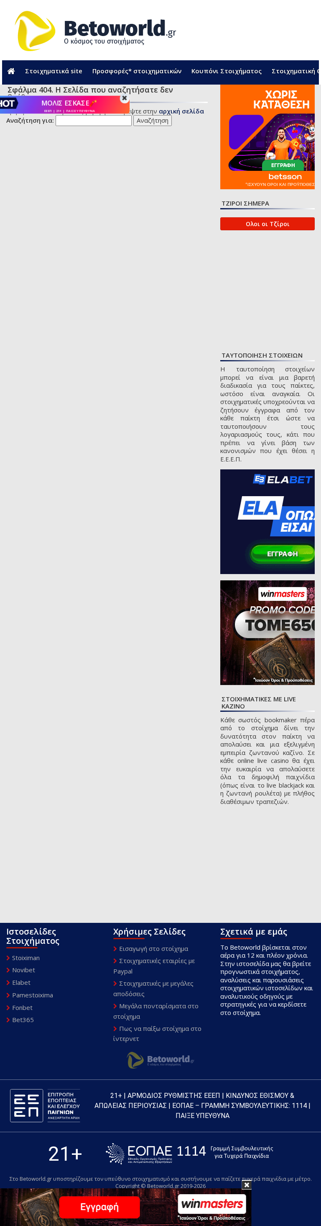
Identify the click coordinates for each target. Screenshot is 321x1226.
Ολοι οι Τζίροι (268, 224)
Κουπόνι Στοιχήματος (226, 71)
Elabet (21, 982)
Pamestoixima (32, 995)
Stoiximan (26, 957)
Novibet (23, 970)
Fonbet (22, 1007)
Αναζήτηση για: (30, 120)
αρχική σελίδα (181, 111)
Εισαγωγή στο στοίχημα (153, 948)
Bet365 (23, 1019)
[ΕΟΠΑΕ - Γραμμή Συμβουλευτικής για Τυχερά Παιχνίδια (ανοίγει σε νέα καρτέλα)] (189, 1153)
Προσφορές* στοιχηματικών (136, 71)
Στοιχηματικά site (53, 71)
